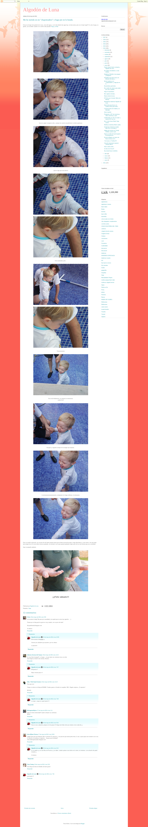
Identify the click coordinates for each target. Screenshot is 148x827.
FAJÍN (102, 267)
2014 (104, 44)
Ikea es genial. (107, 112)
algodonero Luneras (106, 204)
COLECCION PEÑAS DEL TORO (109, 226)
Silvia (28, 617)
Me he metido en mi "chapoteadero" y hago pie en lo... (112, 82)
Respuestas (32, 634)
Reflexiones (104, 302)
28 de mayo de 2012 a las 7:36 (46, 774)
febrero (106, 158)
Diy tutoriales (104, 265)
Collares (103, 236)
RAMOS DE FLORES (106, 299)
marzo (106, 155)
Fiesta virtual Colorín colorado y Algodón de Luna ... (112, 68)
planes (103, 292)
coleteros (103, 228)
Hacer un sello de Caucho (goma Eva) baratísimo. (112, 134)
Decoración (104, 250)
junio (106, 63)
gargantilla (103, 270)
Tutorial (103, 314)
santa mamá (104, 307)
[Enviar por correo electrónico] (45, 606)
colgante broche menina (107, 231)
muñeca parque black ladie (108, 280)
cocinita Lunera (105, 223)
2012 (104, 48)
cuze (102, 241)
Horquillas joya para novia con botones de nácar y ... (111, 78)
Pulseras (103, 294)
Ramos (103, 297)
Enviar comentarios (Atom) (64, 813)
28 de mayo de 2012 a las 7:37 (50, 667)
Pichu (102, 289)
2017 (104, 37)
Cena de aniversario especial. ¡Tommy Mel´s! (111, 143)
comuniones (104, 238)
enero (106, 160)
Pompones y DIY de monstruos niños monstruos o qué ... (112, 115)
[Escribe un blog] (47, 606)
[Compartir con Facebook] (50, 606)
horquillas (103, 272)
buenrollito (103, 216)
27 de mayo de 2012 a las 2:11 (44, 710)
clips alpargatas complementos (109, 221)
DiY (102, 260)
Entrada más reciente (29, 808)
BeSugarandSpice (32, 710)
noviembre (107, 52)
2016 (104, 39)
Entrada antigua (93, 808)
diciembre (107, 50)
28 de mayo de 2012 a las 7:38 (50, 699)
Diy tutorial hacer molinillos (111, 151)
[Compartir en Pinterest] (52, 606)
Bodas (103, 209)
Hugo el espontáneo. (109, 91)
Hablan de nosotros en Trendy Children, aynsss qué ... (111, 131)
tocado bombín (105, 309)
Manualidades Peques (106, 277)
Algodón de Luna (41, 9)
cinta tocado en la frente (107, 219)
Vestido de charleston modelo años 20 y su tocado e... (111, 127)
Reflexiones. (104, 304)
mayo (106, 65)
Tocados (103, 311)
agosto (106, 58)
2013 (104, 46)
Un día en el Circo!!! (109, 148)
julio (106, 61)
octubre (107, 54)
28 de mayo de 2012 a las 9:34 (50, 722)
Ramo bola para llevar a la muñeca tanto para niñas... (111, 105)
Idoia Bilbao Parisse (32, 734)
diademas (103, 253)
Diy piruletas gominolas (110, 86)
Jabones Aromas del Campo (34, 655)
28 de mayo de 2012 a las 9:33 (50, 748)
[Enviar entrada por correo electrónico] (42, 606)
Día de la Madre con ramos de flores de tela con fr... (111, 138)
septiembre (107, 56)
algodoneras (104, 201)
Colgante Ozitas (105, 233)
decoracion (104, 248)
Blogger (82, 823)
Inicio (62, 808)
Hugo (29, 608)
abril (106, 153)
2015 (104, 41)
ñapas (102, 285)
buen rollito (104, 214)
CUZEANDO (104, 245)
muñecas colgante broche (107, 282)
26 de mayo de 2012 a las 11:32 (50, 655)
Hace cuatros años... (109, 146)
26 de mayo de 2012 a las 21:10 (49, 682)
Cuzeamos (104, 243)
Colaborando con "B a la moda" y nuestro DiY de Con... (112, 118)
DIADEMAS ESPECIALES (108, 255)
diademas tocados (105, 258)
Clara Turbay (30, 764)
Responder (29, 630)
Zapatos (103, 316)
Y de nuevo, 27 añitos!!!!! (110, 141)
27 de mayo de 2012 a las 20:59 (46, 734)
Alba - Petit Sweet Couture (34, 682)
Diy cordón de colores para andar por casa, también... (112, 88)
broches (103, 211)
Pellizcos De (104, 287)
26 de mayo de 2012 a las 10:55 (51, 637)
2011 (104, 163)
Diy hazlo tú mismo (106, 263)
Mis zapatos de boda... (110, 93)
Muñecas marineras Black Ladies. (112, 124)
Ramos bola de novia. (109, 96)
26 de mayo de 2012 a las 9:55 (38, 617)
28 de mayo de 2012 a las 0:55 (42, 764)
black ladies (104, 206)
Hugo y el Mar (54, 26)
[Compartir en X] (48, 606)
